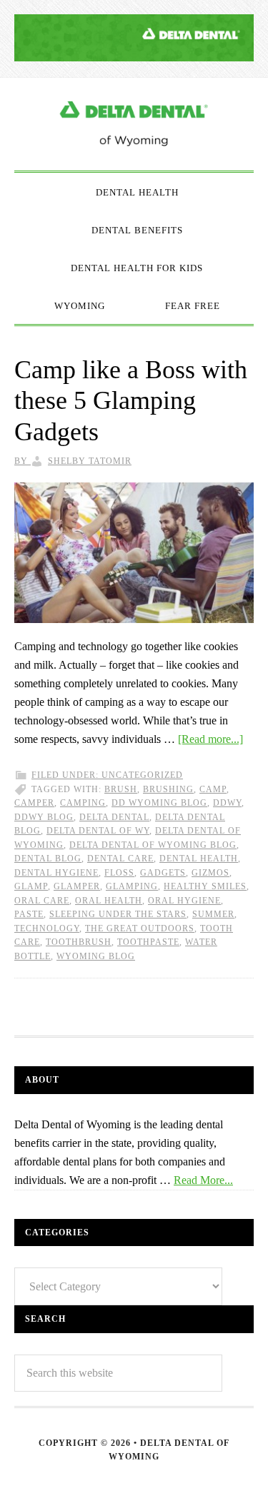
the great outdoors (139, 928)
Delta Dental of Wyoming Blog (134, 124)
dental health (198, 859)
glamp (31, 886)
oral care (41, 901)
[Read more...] (210, 739)
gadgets (163, 873)
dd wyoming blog (159, 803)
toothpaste (148, 942)
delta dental (114, 817)
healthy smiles (205, 886)
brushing (168, 789)
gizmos (210, 873)
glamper (77, 886)
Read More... (203, 1180)
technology (46, 928)
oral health (108, 901)
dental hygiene (56, 873)
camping (83, 803)
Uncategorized (142, 775)
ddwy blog (44, 817)
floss (119, 873)
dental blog (47, 859)
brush (120, 789)
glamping (132, 886)
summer (213, 914)
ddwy (227, 803)
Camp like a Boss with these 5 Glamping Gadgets (130, 400)
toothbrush (78, 942)
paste (29, 914)
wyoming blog (95, 956)
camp (213, 789)
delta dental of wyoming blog (153, 845)
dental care (120, 859)
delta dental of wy (97, 831)
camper (34, 803)
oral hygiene (184, 901)
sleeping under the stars (118, 914)
